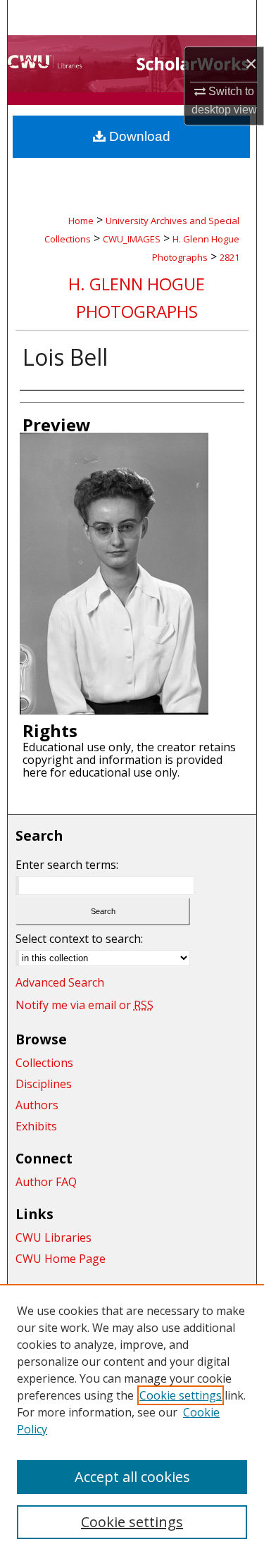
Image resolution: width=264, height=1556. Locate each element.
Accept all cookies (132, 1476)
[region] (132, 1420)
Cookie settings (180, 1395)
